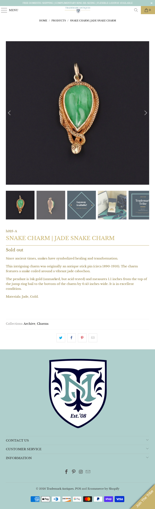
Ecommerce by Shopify (103, 488)
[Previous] (10, 113)
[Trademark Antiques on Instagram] (81, 472)
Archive (29, 324)
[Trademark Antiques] (77, 10)
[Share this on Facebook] (71, 337)
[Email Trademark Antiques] (88, 472)
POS (78, 488)
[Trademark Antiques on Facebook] (67, 472)
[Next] (145, 113)
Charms (42, 324)
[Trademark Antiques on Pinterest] (74, 472)
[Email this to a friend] (93, 337)
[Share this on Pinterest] (82, 337)
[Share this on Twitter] (61, 337)
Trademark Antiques (60, 488)
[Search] (136, 10)
